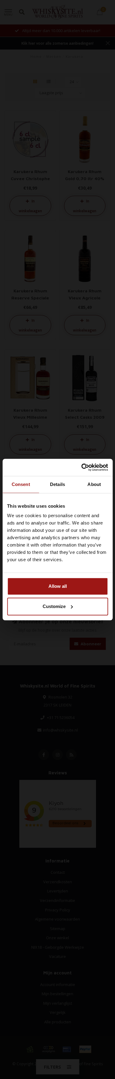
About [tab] (94, 484)
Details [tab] (57, 484)
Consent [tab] (21, 484)
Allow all (57, 586)
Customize (54, 606)
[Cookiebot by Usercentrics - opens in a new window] (82, 467)
